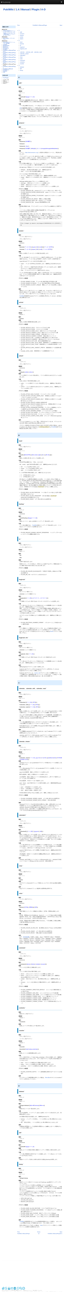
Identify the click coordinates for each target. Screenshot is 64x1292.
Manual (25, 9)
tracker (52, 631)
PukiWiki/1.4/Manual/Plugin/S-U (9, 53)
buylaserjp (6, 2)
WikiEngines (6, 48)
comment (22, 60)
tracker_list (37, 673)
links (41, 1225)
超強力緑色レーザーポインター (9, 39)
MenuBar (47, 1077)
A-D (43, 9)
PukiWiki (8, 9)
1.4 (17, 9)
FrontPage (6, 77)
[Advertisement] (32, 16)
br (20, 45)
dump (21, 70)
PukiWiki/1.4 (6, 70)
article (21, 37)
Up (38, 1233)
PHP (4, 72)
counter (22, 63)
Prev (18, 25)
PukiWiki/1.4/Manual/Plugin (9, 67)
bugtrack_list (23, 48)
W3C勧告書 (26, 937)
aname (22, 35)
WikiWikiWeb (6, 45)
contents (22, 62)
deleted (22, 67)
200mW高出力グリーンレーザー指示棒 (9, 43)
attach (21, 38)
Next (61, 25)
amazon (22, 33)
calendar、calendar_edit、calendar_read (31, 52)
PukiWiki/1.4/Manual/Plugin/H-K (9, 60)
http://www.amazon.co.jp (31, 152)
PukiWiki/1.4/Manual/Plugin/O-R (9, 55)
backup (22, 43)
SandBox (5, 49)
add (21, 32)
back (21, 42)
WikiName (5, 46)
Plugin (35, 9)
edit (20, 108)
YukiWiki (5, 44)
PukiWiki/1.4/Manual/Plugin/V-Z (9, 51)
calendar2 (22, 55)
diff (21, 68)
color (21, 58)
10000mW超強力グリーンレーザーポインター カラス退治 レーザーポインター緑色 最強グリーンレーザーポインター (9, 33)
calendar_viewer (24, 53)
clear (21, 57)
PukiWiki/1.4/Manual (8, 68)
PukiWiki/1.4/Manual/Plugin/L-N (9, 58)
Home (38, 1232)
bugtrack (22, 47)
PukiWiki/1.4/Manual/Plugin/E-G (9, 62)
